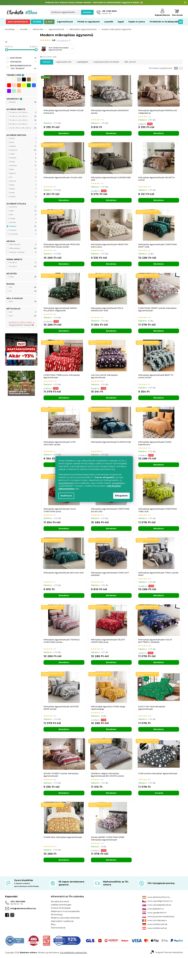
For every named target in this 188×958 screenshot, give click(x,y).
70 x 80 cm (22, 262)
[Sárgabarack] (19, 91)
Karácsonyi (22, 150)
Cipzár (22, 277)
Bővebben (64, 133)
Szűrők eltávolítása (20, 322)
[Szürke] (19, 80)
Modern (23, 226)
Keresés (87, 12)
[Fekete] (23, 80)
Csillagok (22, 146)
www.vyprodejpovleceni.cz (159, 901)
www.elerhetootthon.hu (158, 897)
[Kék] (33, 85)
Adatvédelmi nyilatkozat (62, 921)
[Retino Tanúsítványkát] (67, 940)
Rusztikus (22, 230)
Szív (22, 177)
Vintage (22, 218)
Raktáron (23, 58)
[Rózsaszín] (14, 85)
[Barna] (28, 80)
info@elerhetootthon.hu (23, 908)
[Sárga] (23, 85)
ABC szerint (130, 62)
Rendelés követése (60, 901)
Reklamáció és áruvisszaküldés (65, 911)
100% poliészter (22, 248)
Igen (22, 312)
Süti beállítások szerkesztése (73, 952)
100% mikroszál (22, 244)
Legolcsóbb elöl (63, 62)
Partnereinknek (58, 928)
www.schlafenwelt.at (157, 928)
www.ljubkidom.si (155, 909)
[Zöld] (28, 85)
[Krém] (14, 80)
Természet (22, 165)
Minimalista (22, 234)
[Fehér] (9, 80)
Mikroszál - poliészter (22, 252)
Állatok (22, 185)
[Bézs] (33, 80)
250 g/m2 (22, 102)
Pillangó (22, 196)
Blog (53, 924)
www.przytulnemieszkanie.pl (160, 916)
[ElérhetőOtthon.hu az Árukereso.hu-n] (15, 940)
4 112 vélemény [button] (62, 40)
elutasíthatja (118, 483)
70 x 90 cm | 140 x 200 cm (22, 116)
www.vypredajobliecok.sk (159, 905)
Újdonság (23, 62)
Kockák (22, 138)
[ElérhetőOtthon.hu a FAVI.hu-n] (33, 940)
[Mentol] (14, 91)
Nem (22, 301)
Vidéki (22, 211)
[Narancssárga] (19, 85)
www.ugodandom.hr (157, 912)
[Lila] (9, 91)
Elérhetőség (57, 914)
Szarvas (22, 162)
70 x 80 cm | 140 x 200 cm (22, 112)
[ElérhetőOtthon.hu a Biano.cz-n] (46, 940)
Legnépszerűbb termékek (106, 62)
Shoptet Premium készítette (169, 952)
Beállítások (66, 496)
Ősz (22, 287)
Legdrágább (82, 62)
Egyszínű (22, 173)
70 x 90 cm (22, 266)
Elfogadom (121, 495)
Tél (22, 291)
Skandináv (22, 207)
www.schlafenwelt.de (157, 924)
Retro (22, 215)
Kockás (22, 193)
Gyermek (22, 181)
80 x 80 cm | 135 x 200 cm (22, 124)
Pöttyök (22, 189)
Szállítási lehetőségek (61, 905)
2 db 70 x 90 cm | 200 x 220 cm (22, 128)
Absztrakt (22, 158)
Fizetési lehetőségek (61, 908)
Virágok (22, 154)
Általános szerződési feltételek (65, 918)
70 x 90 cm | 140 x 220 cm (22, 120)
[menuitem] (18, 22)
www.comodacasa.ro (157, 920)
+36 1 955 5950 (17, 901)
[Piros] (9, 85)
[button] (70, 40)
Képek (22, 169)
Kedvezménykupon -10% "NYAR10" (23, 67)
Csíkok (22, 142)
